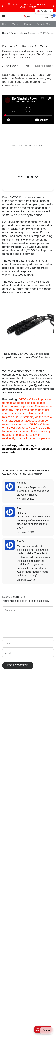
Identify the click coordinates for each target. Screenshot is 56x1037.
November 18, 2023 (25, 499)
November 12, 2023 (25, 532)
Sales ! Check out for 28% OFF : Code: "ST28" (30, 6)
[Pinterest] (36, 176)
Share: (20, 177)
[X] (32, 176)
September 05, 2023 (26, 580)
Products (28, 24)
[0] (51, 16)
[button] (44, 11)
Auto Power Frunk (15, 66)
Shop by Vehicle (45, 24)
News (13, 33)
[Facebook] (28, 176)
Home (5, 24)
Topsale (16, 24)
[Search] (46, 16)
